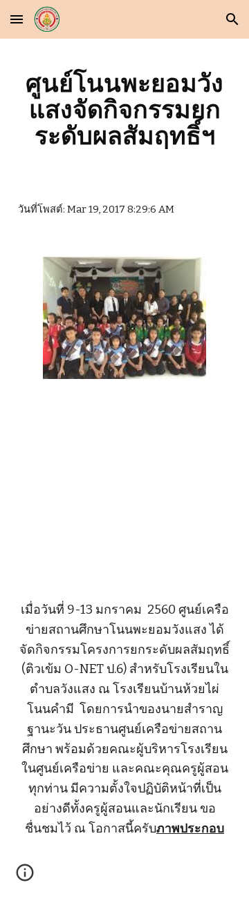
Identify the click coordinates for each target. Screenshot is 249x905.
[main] (124, 109)
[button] (16, 19)
